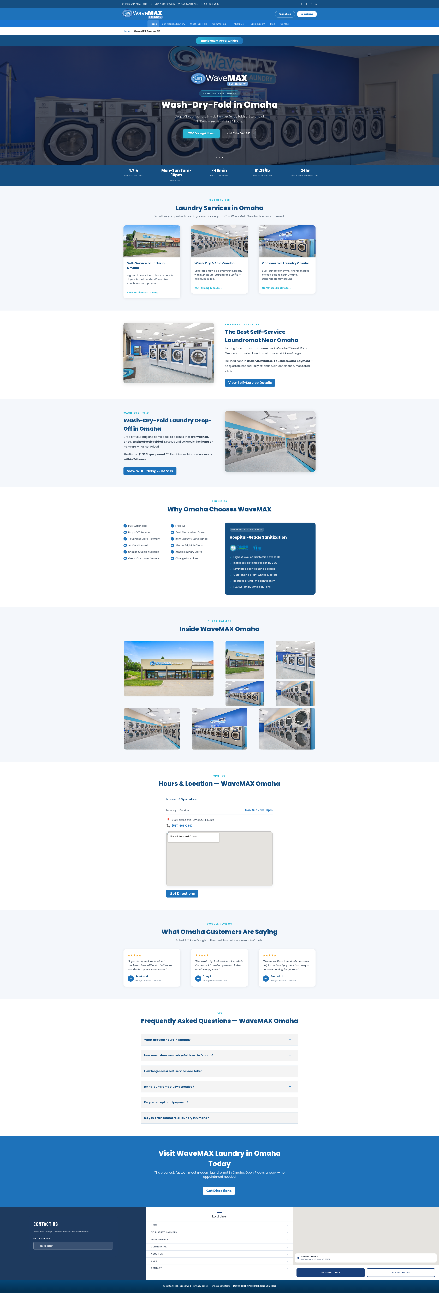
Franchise (285, 14)
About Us (239, 24)
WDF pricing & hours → (208, 288)
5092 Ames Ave (189, 4)
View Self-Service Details (250, 382)
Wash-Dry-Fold (198, 24)
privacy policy (201, 1285)
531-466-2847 (211, 4)
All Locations (401, 1272)
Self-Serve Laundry (219, 1232)
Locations (307, 14)
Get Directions (201, 133)
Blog (272, 24)
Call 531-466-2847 (235, 133)
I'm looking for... (42, 1239)
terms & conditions (221, 1285)
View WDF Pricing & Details (150, 471)
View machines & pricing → (144, 292)
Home (153, 24)
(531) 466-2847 (182, 825)
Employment (258, 24)
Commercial (219, 24)
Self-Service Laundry (173, 24)
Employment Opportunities (219, 40)
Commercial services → (277, 288)
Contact (284, 24)
